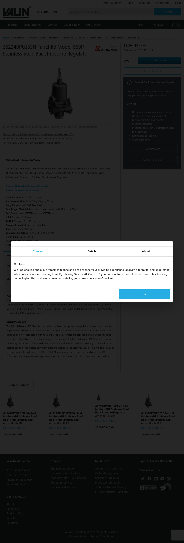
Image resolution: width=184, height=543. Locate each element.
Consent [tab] (38, 251)
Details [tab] (92, 251)
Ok (144, 293)
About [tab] (146, 251)
